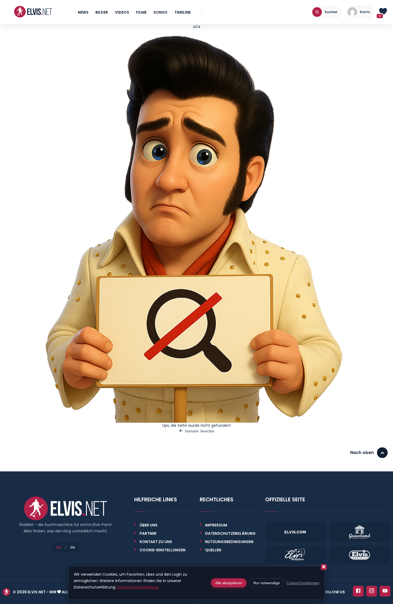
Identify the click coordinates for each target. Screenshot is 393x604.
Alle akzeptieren (228, 583)
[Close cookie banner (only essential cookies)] (324, 567)
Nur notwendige (266, 583)
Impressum (216, 525)
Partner (148, 533)
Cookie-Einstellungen (303, 583)
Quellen (213, 550)
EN (72, 547)
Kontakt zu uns (156, 541)
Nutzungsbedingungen (229, 541)
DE (58, 547)
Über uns (148, 525)
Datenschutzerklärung (230, 533)
